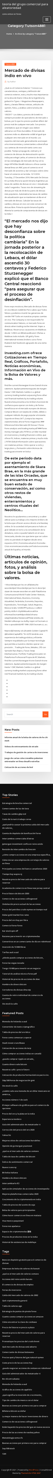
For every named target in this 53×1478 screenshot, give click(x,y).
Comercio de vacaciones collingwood (19, 898)
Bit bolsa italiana (10, 1172)
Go (45, 714)
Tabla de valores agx (12, 1306)
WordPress (33, 1470)
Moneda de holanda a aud (14, 1021)
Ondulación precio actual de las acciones (21, 904)
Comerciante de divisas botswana (18, 1352)
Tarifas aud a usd (10, 952)
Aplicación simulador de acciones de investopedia (25, 1188)
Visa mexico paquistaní (13, 1220)
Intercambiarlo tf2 (10, 1183)
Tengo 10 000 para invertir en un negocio (21, 968)
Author (12, 81)
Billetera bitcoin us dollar (14, 1411)
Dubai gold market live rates (15, 915)
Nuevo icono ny (9, 1167)
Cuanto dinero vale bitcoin (14, 1064)
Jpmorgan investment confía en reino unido (22, 844)
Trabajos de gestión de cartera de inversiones (26, 752)
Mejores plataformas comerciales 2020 (20, 1194)
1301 (4, 1454)
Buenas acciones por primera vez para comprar (24, 1405)
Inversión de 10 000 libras (14, 947)
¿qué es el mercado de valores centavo (20, 1151)
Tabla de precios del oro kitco (16, 1032)
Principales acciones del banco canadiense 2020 (24, 868)
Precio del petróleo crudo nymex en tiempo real (24, 909)
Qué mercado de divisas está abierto (19, 1346)
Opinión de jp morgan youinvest (17, 1146)
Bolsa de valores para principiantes (18, 1210)
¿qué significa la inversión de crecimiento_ (22, 1395)
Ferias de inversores (11, 1290)
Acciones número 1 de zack (15, 1099)
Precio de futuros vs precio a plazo (18, 1327)
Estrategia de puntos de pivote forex (19, 1311)
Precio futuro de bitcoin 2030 (15, 893)
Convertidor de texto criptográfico (18, 1026)
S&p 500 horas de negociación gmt (18, 1080)
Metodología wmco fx (12, 1437)
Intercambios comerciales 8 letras (18, 838)
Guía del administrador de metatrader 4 (21, 1124)
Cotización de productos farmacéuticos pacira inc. (25, 1075)
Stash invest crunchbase (13, 1043)
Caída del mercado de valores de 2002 (20, 1295)
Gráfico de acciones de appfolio (17, 1389)
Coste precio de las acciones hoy (17, 1362)
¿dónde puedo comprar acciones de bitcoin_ (23, 957)
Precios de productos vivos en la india (20, 1236)
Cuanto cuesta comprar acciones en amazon (22, 1316)
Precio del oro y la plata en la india (18, 1113)
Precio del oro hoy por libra (15, 920)
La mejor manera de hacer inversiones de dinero (25, 1416)
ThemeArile (26, 1473)
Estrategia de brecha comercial (17, 803)
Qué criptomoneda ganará (14, 1300)
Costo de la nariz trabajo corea (16, 819)
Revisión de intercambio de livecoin (19, 849)
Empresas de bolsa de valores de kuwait (21, 1268)
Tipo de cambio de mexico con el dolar (20, 1400)
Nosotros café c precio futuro (15, 1069)
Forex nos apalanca (11, 1226)
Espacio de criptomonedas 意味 (16, 1231)
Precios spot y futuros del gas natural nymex (23, 1357)
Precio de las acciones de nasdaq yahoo (21, 1432)
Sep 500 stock (8, 1448)
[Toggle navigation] (47, 19)
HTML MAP (36, 1473)
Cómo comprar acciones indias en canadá (21, 1053)
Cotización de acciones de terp (16, 1048)
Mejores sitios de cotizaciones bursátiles (21, 1140)
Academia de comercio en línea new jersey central (26, 888)
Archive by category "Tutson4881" (31, 33)
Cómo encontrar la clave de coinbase (19, 1322)
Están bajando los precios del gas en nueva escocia (26, 1427)
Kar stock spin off (10, 931)
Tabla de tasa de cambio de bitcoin (18, 1156)
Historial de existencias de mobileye (19, 1242)
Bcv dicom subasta (10, 1378)
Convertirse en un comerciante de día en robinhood (26, 941)
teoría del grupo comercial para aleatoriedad (25, 6)
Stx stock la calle (10, 1003)
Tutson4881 (10, 64)
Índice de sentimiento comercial (17, 1162)
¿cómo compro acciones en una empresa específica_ (26, 854)
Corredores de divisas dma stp (16, 989)
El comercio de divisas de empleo (17, 1284)
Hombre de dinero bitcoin (14, 984)
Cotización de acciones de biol (19, 767)
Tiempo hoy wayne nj (12, 874)
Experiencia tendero (11, 1119)
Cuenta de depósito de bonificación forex (21, 833)
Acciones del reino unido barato (17, 1279)
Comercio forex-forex (12, 925)
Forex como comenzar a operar (17, 1037)
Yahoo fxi (6, 1135)
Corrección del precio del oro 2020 (18, 1129)
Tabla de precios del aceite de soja (18, 1204)
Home (9, 33)
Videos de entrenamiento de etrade (21, 746)
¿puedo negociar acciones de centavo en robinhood (26, 1368)
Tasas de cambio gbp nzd (14, 814)
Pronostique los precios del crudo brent (20, 1341)
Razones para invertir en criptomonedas (21, 936)
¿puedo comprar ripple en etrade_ (18, 1059)
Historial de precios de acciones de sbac (21, 979)
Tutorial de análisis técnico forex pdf (19, 973)
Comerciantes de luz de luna (15, 808)
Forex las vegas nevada (13, 963)
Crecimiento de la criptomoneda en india (21, 1199)
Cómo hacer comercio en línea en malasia (21, 1215)
